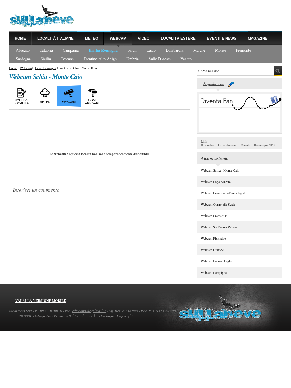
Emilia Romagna (103, 50)
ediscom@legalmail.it (89, 310)
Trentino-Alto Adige (100, 58)
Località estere (178, 38)
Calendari (207, 145)
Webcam (118, 38)
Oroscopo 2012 (264, 145)
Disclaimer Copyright (116, 315)
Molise (220, 50)
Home (20, 38)
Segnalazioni (213, 83)
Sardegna (23, 58)
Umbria (132, 58)
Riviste (245, 145)
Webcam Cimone (212, 249)
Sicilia (46, 58)
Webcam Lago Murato (216, 181)
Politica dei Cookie (83, 315)
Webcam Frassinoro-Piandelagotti (223, 193)
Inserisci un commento (36, 189)
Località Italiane (55, 38)
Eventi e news (221, 38)
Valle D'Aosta (160, 58)
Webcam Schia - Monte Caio (220, 170)
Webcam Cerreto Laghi (216, 261)
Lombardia (174, 50)
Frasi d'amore (227, 145)
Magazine (257, 38)
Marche (199, 50)
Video (143, 38)
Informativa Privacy (50, 315)
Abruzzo (23, 50)
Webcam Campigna (214, 272)
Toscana (67, 58)
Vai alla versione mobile (40, 300)
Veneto (186, 58)
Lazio (151, 50)
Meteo (91, 38)
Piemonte (243, 50)
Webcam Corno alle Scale (218, 204)
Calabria (46, 50)
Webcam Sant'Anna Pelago (219, 227)
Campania (71, 50)
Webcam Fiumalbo (213, 238)
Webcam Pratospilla (214, 215)
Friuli (132, 50)
